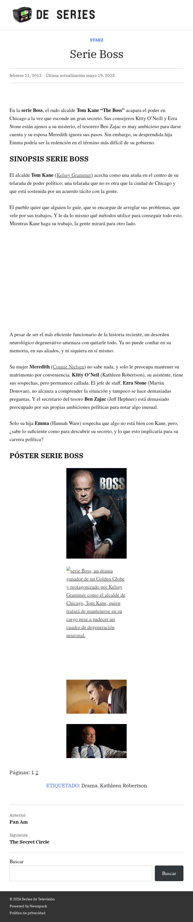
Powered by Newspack (28, 906)
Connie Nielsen (68, 366)
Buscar (17, 861)
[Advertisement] (96, 271)
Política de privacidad (27, 913)
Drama (89, 785)
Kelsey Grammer (74, 174)
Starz (96, 39)
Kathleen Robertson (123, 785)
